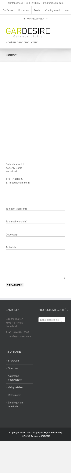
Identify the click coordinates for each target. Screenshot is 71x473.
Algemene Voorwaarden (15, 378)
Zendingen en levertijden (15, 404)
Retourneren (14, 395)
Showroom (14, 360)
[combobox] (52, 319)
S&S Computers (42, 436)
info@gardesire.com (53, 3)
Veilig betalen (15, 387)
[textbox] (52, 320)
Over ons (13, 368)
